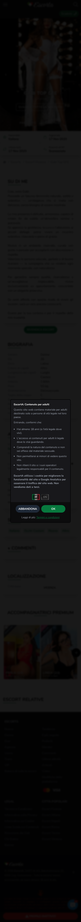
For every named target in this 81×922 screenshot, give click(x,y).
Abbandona (27, 509)
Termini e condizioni (48, 517)
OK (53, 509)
